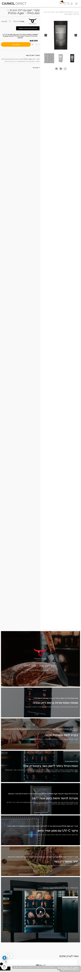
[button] (76, 3)
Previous (10, 956)
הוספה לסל (16, 44)
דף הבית (76, 12)
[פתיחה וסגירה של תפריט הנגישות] (4, 957)
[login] (71, 3)
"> (60, 35)
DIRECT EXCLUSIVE (66, 12)
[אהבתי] (6, 962)
